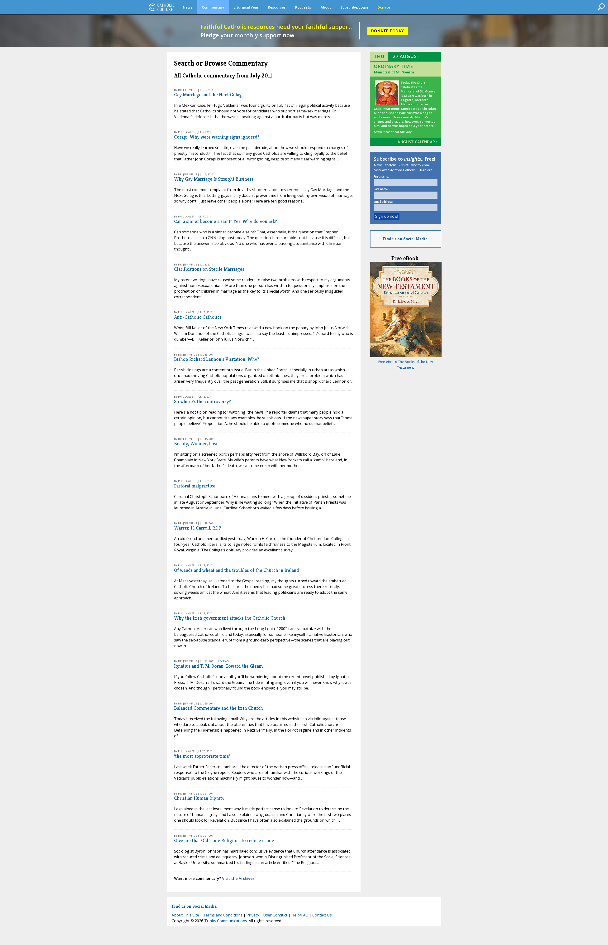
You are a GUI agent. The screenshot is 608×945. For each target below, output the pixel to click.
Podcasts (303, 7)
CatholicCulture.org (161, 7)
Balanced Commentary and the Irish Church (218, 708)
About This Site (185, 915)
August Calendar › (417, 142)
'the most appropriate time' (202, 756)
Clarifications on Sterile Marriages (209, 269)
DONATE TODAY (387, 31)
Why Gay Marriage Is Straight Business (213, 179)
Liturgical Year (246, 7)
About (326, 7)
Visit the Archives (238, 878)
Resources (277, 7)
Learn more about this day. (393, 132)
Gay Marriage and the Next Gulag (208, 95)
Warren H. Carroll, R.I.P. (198, 528)
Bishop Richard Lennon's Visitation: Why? (216, 359)
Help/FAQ (299, 915)
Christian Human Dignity (199, 798)
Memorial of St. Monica (394, 72)
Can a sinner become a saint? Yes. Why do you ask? (225, 221)
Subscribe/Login (354, 7)
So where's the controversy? (202, 402)
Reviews (223, 661)
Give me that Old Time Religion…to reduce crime (224, 841)
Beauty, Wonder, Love (196, 444)
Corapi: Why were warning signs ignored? (216, 137)
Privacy (253, 915)
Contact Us (322, 915)
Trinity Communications (225, 920)
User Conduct (275, 915)
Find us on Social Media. (405, 238)
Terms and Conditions (222, 915)
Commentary (213, 7)
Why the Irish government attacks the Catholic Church (229, 618)
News (187, 7)
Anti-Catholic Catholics (197, 317)
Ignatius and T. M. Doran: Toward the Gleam (218, 666)
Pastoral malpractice (194, 486)
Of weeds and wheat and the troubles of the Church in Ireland (236, 570)
